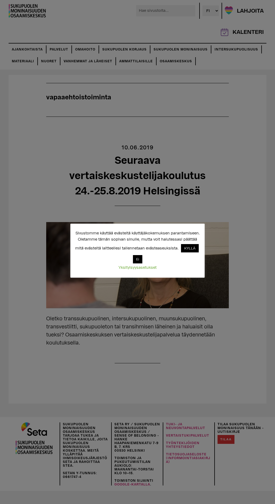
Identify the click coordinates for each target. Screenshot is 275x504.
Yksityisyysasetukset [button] (137, 268)
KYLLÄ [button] (190, 248)
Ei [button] (137, 259)
